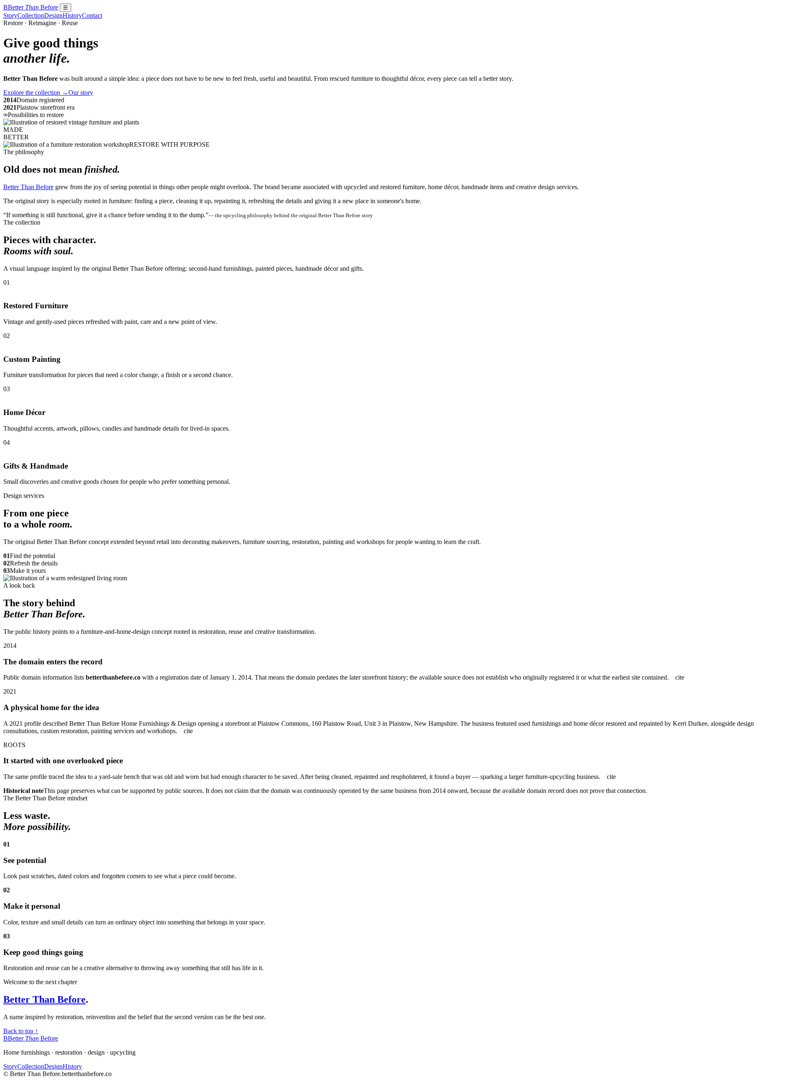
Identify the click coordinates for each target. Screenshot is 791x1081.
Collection (30, 15)
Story (10, 15)
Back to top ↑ (20, 1030)
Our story (80, 92)
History (72, 15)
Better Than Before (28, 186)
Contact (92, 15)
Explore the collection (35, 92)
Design (53, 15)
